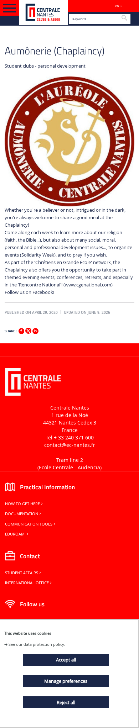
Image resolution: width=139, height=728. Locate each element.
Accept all (66, 659)
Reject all (66, 702)
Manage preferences (65, 681)
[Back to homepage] (44, 12)
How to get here (22, 503)
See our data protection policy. (37, 644)
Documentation (21, 513)
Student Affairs (21, 572)
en (117, 6)
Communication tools (28, 524)
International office (27, 582)
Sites (130, 6)
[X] (28, 330)
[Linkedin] (35, 331)
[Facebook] (21, 331)
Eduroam (15, 534)
